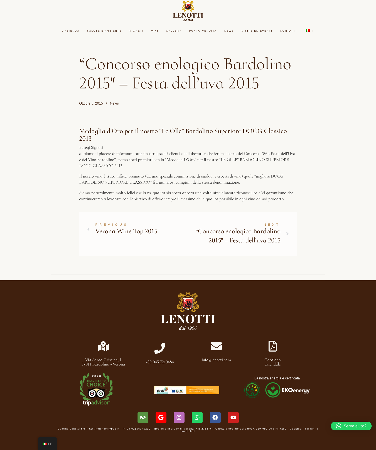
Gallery (173, 30)
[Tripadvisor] (143, 417)
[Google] (161, 417)
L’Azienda (70, 30)
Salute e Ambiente (104, 30)
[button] (351, 426)
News (229, 30)
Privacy (281, 428)
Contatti (288, 30)
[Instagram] (179, 417)
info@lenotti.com (216, 359)
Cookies (296, 428)
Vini (154, 30)
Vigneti (136, 30)
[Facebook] (215, 417)
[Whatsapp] (197, 417)
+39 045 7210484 (160, 362)
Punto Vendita (203, 30)
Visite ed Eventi (257, 30)
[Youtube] (233, 417)
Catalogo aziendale (272, 362)
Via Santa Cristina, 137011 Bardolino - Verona (103, 362)
